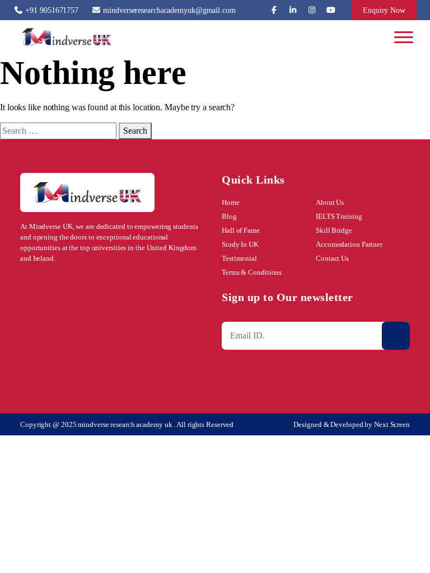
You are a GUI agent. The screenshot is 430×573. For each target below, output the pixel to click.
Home (231, 202)
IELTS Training (339, 216)
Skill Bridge (334, 230)
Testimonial (239, 258)
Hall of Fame (241, 230)
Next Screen (392, 424)
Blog (229, 216)
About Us (330, 202)
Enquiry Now (384, 10)
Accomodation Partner (349, 244)
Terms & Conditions (252, 272)
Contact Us (332, 258)
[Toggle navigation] (405, 37)
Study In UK (240, 244)
